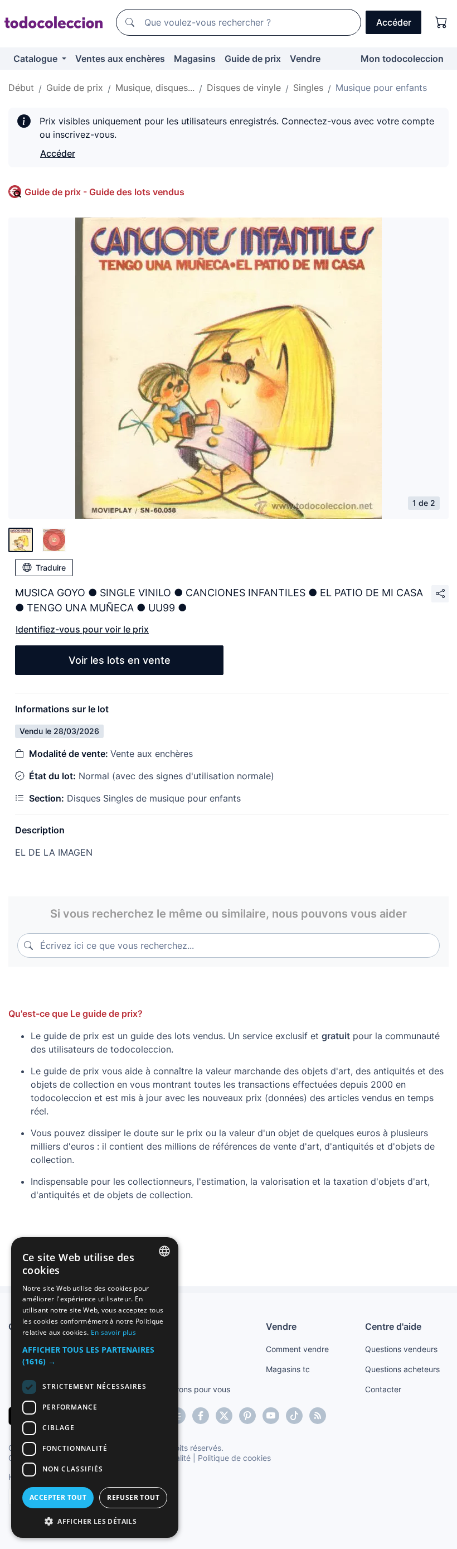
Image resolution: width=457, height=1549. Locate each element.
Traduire (51, 567)
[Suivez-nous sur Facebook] (200, 1415)
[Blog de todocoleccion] (317, 1415)
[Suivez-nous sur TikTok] (294, 1415)
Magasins (195, 58)
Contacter (383, 1389)
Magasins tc (288, 1369)
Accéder (57, 153)
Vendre (305, 58)
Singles (308, 87)
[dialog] (94, 1387)
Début (21, 87)
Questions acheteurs (402, 1369)
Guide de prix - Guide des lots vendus (104, 191)
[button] (94, 1355)
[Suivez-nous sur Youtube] (270, 1415)
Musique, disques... (155, 87)
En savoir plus (113, 1332)
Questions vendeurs (401, 1349)
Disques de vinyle (244, 87)
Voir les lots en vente (120, 660)
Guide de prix (253, 58)
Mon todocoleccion (402, 58)
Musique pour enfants (381, 87)
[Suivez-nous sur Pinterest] (247, 1415)
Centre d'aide (393, 1326)
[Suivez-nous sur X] (224, 1415)
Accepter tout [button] (58, 1497)
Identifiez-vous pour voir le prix (82, 629)
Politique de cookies (234, 1458)
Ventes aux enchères (120, 58)
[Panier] (441, 22)
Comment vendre (297, 1349)
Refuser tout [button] (133, 1497)
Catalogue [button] (36, 58)
